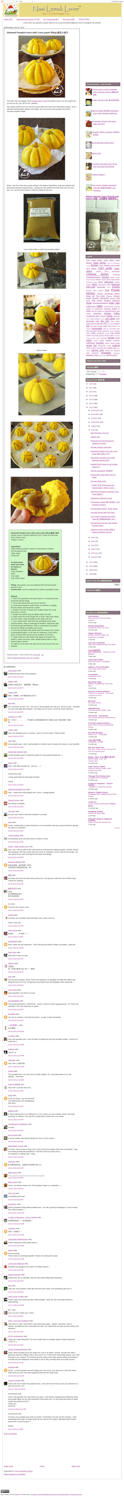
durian (117, 321)
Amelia (10, 915)
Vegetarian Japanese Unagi (101, 498)
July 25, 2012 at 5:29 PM (15, 758)
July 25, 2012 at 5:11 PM (15, 725)
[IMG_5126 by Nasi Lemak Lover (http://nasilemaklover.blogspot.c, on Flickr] (41, 242)
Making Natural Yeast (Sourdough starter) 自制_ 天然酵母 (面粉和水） (102, 197)
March (93, 549)
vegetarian (116, 353)
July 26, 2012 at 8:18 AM (15, 1130)
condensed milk (92, 316)
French (92, 279)
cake (99, 306)
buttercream (91, 306)
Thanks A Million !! (99, 175)
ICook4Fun (12, 1204)
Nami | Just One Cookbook (18, 1321)
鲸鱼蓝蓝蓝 (12, 888)
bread (89, 303)
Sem (10, 741)
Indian (117, 279)
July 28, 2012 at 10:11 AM (16, 1375)
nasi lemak (115, 333)
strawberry (95, 353)
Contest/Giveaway (93, 277)
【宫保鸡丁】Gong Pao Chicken (100, 787)
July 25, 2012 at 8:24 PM (15, 972)
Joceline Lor (13, 717)
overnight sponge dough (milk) (102, 335)
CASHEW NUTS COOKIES (98, 778)
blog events (97, 301)
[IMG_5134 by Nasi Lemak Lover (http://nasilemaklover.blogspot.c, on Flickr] (41, 415)
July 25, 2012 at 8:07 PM (15, 958)
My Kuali (91, 701)
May (93, 541)
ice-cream (112, 328)
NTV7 (108, 287)
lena (9, 1286)
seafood (116, 345)
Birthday (95, 265)
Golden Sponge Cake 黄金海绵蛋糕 (105, 100)
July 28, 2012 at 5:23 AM (15, 1345)
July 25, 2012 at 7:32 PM (15, 926)
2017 (91, 388)
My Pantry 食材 (69, 19)
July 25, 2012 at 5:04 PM (15, 712)
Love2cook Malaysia (16, 1264)
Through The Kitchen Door (99, 776)
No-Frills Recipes (95, 733)
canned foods (108, 306)
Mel (9, 703)
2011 (91, 562)
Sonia (16, 1494)
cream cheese (95, 319)
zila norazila (12, 1135)
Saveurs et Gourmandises (99, 691)
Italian (100, 282)
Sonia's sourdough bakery (108, 294)
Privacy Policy (83, 19)
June (93, 537)
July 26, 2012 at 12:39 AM (16, 1079)
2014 (91, 399)
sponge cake (97, 350)
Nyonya (89, 290)
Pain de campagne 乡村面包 (102, 471)
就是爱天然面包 (111, 355)
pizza (96, 340)
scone (109, 345)
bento (88, 300)
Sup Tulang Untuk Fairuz (97, 669)
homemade (97, 328)
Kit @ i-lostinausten (15, 1336)
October (94, 418)
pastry (89, 340)
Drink (112, 277)
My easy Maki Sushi (98, 481)
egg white (110, 323)
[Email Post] (42, 655)
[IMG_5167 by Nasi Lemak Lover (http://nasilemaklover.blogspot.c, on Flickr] (41, 523)
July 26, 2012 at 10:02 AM (16, 1223)
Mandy (10, 682)
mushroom (100, 333)
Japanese (108, 282)
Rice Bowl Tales (94, 682)
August (94, 426)
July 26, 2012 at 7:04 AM (15, 1119)
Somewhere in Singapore (18, 1124)
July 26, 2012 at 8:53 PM (15, 1292)
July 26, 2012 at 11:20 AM (16, 1259)
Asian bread (97, 260)
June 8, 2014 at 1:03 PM (15, 1429)
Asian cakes (108, 260)
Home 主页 (8, 19)
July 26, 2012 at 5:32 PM (15, 1270)
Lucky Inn (92, 802)
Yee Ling (11, 1193)
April (93, 545)
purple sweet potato (112, 343)
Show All (117, 828)
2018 (91, 384)
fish (88, 326)
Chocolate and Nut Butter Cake (99, 710)
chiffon (117, 313)
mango (112, 331)
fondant (100, 326)
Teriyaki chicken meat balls (101, 447)
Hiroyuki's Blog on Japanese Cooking (100, 819)
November (95, 414)
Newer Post (8, 1466)
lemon (99, 331)
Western (95, 298)
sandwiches (102, 345)
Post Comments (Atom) (23, 1471)
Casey (10, 693)
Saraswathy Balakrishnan (18, 1239)
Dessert (105, 277)
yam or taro (102, 355)
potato (102, 340)
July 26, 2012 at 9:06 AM (15, 1157)
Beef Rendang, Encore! (100, 433)
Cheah (10, 1071)
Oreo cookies (98, 290)
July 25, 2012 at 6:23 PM (15, 899)
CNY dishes (91, 269)
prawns (108, 340)
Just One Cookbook (96, 643)
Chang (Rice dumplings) (108, 271)
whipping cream (92, 355)
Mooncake (101, 287)
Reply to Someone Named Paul (99, 822)
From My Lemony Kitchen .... (100, 723)
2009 (91, 570)
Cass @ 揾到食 (14, 1084)
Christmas (116, 274)
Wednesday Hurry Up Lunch (98, 628)
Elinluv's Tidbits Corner (98, 792)
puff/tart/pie (90, 343)
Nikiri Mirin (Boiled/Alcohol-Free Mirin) (102, 645)
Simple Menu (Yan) (39, 101)
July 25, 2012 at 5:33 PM (15, 769)
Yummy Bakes (13, 836)
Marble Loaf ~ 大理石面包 (97, 734)
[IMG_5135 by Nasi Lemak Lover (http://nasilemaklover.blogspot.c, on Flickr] (41, 289)
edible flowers (91, 323)
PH (9, 904)
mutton (107, 333)
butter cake (114, 303)
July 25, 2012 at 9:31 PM (15, 1020)
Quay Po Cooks (14, 1380)
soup (114, 348)
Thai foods (100, 296)
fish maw (93, 326)
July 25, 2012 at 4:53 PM (15, 688)
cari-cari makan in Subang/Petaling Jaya (105, 311)
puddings (116, 340)
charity (88, 313)
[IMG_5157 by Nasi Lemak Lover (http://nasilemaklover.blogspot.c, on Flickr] (43, 564)
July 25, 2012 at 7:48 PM (15, 936)
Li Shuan (11, 1036)
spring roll (109, 350)
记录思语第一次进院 (95, 742)
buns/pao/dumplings (19, 658)
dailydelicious (94, 708)
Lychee (88, 284)
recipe (89, 345)
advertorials (104, 298)
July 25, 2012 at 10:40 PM (16, 1055)
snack (109, 348)
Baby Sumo (12, 1173)
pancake (104, 338)
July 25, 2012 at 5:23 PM (15, 736)
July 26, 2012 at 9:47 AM (15, 1168)
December (95, 410)
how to (105, 328)
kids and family (91, 331)
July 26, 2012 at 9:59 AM (15, 1188)
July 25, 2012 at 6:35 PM (15, 910)
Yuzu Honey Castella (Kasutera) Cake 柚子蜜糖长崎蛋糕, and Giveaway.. (104, 187)
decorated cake (92, 321)
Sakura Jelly (96, 153)
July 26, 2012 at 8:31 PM (15, 1281)
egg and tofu (101, 323)
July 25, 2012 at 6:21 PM (15, 883)
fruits (105, 326)
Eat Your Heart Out (96, 747)
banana (112, 298)
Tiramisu (109, 296)
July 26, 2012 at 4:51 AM (15, 1106)
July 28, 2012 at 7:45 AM (15, 1362)
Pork (107, 290)
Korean (117, 282)
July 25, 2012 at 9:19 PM (15, 1009)
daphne (11, 1111)
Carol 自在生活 (94, 650)
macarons (105, 331)
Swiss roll (90, 296)
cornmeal (116, 316)
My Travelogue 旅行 (51, 19)
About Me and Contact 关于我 (28, 19)
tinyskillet (11, 1014)
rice (95, 345)
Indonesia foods (91, 282)
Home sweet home (108, 279)
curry (118, 319)
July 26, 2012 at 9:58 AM (15, 1177)
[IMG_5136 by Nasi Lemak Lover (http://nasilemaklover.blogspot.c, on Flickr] (41, 468)
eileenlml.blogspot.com (17, 789)
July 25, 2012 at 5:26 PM (15, 747)
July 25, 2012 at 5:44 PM (15, 806)
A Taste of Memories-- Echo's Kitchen (22, 1217)
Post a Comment (10, 1434)
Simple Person (13, 800)
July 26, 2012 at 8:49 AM (15, 1141)
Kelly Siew (12, 952)
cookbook (102, 316)
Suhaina (11, 1367)
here (40, 535)
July (93, 430)
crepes (102, 319)
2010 (91, 566)
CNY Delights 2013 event (109, 265)
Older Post (76, 1466)
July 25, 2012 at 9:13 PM (15, 996)
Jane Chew (12, 990)
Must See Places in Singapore (99, 661)
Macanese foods (105, 284)
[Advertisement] (42, 1450)
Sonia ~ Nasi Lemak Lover (18, 847)
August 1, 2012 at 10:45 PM (16, 1389)
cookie (109, 316)
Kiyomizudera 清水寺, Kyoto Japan (104, 509)
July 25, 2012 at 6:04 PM (15, 857)
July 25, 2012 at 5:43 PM (15, 795)
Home (42, 1466)
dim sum (30, 658)
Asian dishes (99, 263)
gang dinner (112, 326)
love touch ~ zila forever (98, 716)
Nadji (10, 1095)
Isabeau (11, 1049)
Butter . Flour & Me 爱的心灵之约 (101, 757)
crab (87, 319)
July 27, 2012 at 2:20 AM (15, 1316)
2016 (91, 392)
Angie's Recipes (14, 1275)
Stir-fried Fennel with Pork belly (103, 513)
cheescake (97, 314)
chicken (107, 313)
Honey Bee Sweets (15, 752)
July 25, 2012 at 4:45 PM (15, 677)
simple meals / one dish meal (96, 348)
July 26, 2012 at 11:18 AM (16, 1245)
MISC (94, 284)
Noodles (116, 287)
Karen (10, 763)
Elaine (10, 1250)
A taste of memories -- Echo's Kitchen (100, 784)
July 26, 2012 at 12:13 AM (16, 1066)
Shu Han (11, 811)
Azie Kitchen (93, 616)
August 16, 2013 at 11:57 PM (17, 1409)
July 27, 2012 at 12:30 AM (16, 1305)
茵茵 (10, 875)
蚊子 (10, 1310)
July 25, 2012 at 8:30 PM (15, 985)
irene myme (12, 930)
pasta (117, 338)
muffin (93, 333)
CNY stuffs (105, 268)
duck (112, 321)
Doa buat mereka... (95, 703)
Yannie (10, 730)
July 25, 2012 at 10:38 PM (16, 1044)
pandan (111, 338)
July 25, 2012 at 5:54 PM (15, 842)
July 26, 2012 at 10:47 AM (16, 1234)
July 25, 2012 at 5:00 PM (15, 698)
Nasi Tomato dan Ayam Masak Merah (101, 717)
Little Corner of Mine (16, 1297)
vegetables (106, 353)
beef (118, 298)
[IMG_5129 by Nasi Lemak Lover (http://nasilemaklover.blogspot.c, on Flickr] (41, 343)
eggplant (117, 323)
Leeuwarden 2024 (94, 676)
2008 (91, 574)
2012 (91, 407)
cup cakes (110, 318)
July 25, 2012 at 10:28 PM (16, 1031)
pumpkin (36, 658)
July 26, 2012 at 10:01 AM (16, 1212)
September (95, 422)
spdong (11, 963)
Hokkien (98, 279)
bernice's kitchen (14, 862)
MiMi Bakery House (15, 1146)
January (94, 557)
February (95, 553)
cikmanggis (12, 671)
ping (9, 977)
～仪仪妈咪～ (13, 1025)
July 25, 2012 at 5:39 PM (15, 784)
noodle (88, 335)
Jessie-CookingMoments (17, 1349)
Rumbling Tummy (95, 812)
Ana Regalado (13, 1001)
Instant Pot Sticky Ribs (96, 813)
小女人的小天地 (94, 740)
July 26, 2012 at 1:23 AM (15, 1090)
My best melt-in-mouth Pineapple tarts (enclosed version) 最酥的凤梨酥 (105, 92)
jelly (118, 328)
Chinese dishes (97, 274)
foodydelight (13, 941)
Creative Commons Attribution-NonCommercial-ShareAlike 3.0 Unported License (56, 1494)
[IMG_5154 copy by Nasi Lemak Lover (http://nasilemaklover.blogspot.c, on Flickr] (41, 180)
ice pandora (93, 674)
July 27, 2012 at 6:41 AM (15, 1331)
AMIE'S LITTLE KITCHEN (98, 667)
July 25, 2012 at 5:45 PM (15, 817)
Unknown (11, 1060)
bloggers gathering (112, 301)
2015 (91, 396)
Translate (102, 374)
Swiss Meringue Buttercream (103, 143)
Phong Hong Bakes (96, 626)
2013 (91, 403)
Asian (88, 260)
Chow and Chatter (95, 660)
